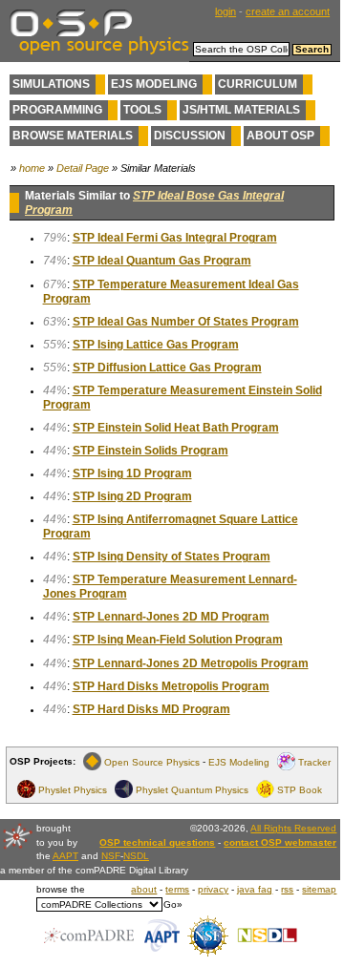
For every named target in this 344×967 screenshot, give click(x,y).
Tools (142, 110)
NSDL (136, 856)
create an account (288, 11)
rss (287, 889)
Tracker (314, 761)
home (32, 168)
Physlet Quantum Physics (192, 789)
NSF (110, 856)
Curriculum (257, 84)
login (225, 11)
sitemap (319, 889)
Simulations (51, 84)
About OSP (280, 135)
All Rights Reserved (293, 828)
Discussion (190, 135)
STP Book (299, 789)
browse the (60, 889)
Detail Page (82, 168)
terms (177, 889)
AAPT (65, 856)
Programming (57, 110)
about (144, 889)
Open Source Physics (152, 761)
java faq (254, 889)
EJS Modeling (154, 84)
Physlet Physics (72, 789)
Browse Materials (72, 135)
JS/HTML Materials (241, 110)
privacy (213, 889)
